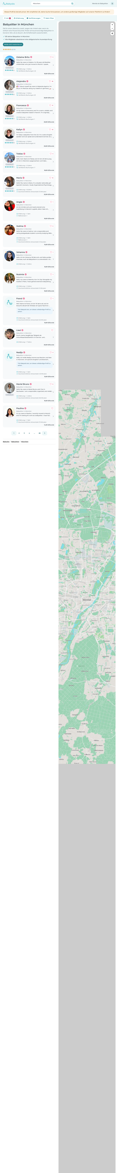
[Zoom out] (112, 28)
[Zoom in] (112, 24)
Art (8, 18)
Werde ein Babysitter (100, 3)
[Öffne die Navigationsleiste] (112, 3)
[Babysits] (9, 3)
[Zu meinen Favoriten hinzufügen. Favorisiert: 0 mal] (52, 330)
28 (39, 433)
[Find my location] (112, 33)
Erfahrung (20, 18)
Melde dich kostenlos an (13, 44)
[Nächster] (44, 433)
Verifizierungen (34, 18)
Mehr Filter (49, 18)
